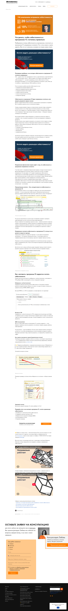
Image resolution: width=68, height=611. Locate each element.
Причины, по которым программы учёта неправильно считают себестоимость (33, 502)
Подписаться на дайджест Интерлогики (41, 591)
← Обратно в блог (8, 9)
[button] (52, 6)
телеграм (32, 528)
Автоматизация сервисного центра (25, 593)
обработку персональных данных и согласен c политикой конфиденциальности (19, 569)
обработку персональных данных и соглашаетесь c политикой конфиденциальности (55, 592)
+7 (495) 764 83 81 (43, 435)
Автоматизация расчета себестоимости (24, 505)
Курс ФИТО (7, 596)
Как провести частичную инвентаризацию (25, 504)
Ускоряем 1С (22, 604)
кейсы (44, 6)
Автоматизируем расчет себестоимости (26, 601)
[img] (43, 533)
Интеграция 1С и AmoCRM (25, 602)
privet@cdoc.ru (37, 589)
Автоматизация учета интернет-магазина (26, 592)
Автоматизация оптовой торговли (25, 595)
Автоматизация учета (22, 6)
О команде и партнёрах (8, 593)
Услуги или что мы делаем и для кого (10, 594)
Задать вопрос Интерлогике (9, 599)
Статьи (39, 6)
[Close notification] (65, 603)
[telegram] (52, 596)
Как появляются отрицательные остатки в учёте (26, 507)
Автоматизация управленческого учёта (12, 3)
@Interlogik (21, 437)
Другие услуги (33, 6)
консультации (19, 435)
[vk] (50, 596)
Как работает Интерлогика (9, 591)
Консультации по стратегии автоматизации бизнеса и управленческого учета (24, 589)
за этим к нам (29, 342)
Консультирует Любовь (56, 537)
